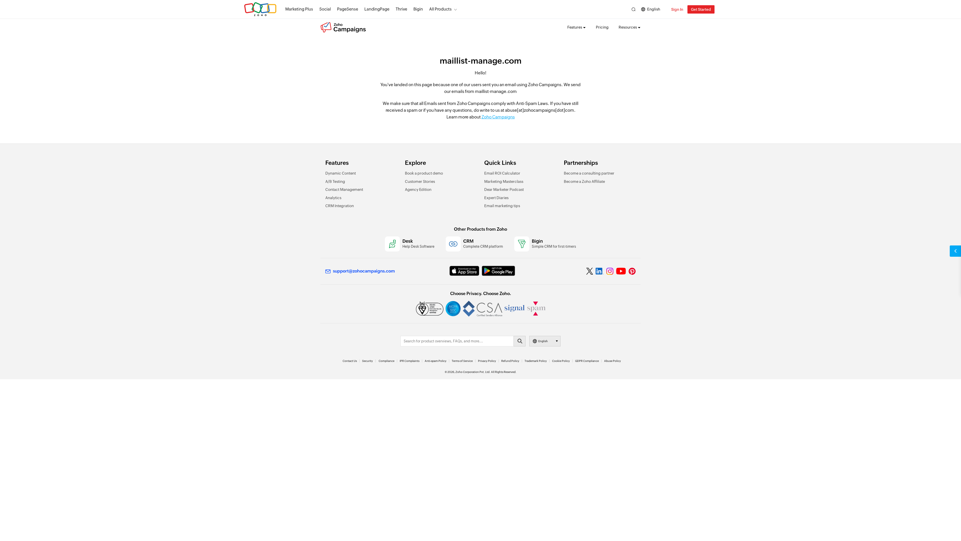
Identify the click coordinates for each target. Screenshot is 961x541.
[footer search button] (520, 341)
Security (367, 360)
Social (325, 9)
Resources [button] (628, 27)
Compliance (386, 360)
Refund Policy (510, 360)
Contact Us (350, 360)
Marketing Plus (299, 9)
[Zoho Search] (633, 9)
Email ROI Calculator (502, 173)
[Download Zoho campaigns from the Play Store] (498, 271)
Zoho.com (260, 9)
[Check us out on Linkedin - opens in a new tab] (599, 271)
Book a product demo (424, 173)
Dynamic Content (340, 173)
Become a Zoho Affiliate (584, 181)
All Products (440, 9)
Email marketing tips (502, 206)
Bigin (418, 9)
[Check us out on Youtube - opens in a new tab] (621, 271)
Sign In (677, 9)
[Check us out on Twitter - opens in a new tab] (589, 271)
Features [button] (574, 27)
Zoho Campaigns (498, 116)
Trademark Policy (536, 360)
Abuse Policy (612, 360)
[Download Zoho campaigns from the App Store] (464, 271)
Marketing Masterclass (503, 181)
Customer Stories (420, 181)
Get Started (701, 9)
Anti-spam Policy (435, 360)
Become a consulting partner (589, 173)
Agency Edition (418, 189)
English (653, 9)
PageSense (347, 9)
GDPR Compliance (587, 360)
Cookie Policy (561, 360)
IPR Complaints (409, 360)
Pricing (602, 27)
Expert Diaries (496, 198)
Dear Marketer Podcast (504, 189)
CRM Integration (339, 206)
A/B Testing (335, 181)
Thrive (401, 9)
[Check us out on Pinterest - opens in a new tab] (632, 271)
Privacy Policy (487, 360)
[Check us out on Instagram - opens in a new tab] (610, 271)
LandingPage (376, 9)
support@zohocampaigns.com (364, 271)
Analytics (333, 198)
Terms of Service (462, 360)
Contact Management (344, 189)
